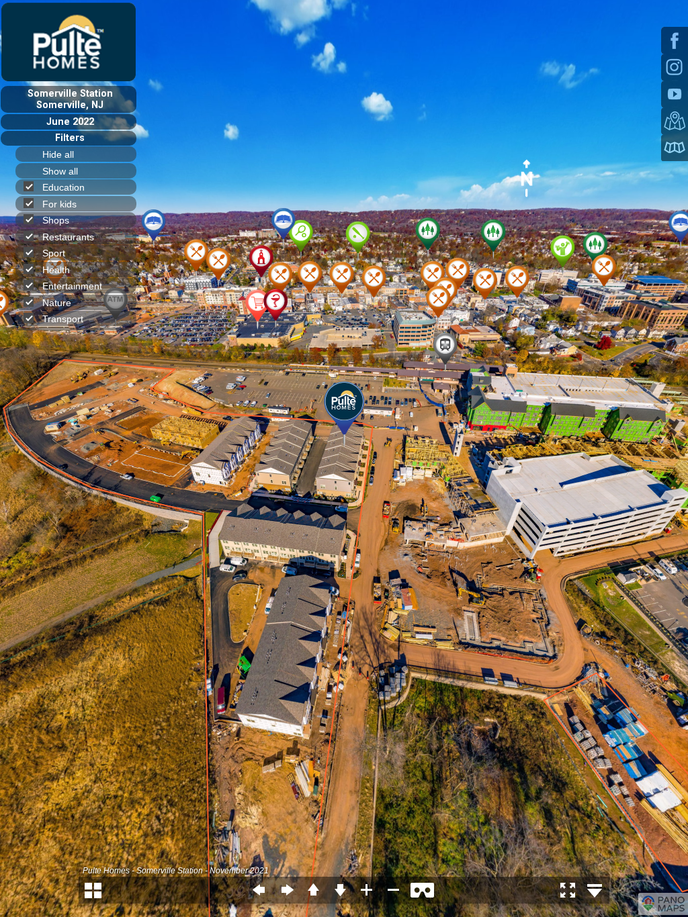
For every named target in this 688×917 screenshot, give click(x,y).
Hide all (58, 154)
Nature (56, 302)
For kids (59, 204)
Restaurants (68, 237)
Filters (70, 138)
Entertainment (72, 286)
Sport (53, 253)
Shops (55, 220)
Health (56, 269)
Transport (62, 318)
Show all (60, 171)
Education (63, 187)
